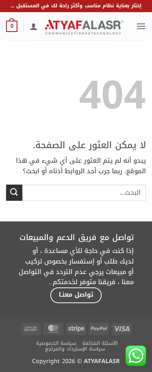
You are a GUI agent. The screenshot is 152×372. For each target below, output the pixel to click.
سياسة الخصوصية (56, 343)
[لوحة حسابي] (34, 26)
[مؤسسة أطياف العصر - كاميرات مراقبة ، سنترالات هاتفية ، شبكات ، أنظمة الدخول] (84, 26)
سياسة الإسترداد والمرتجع (75, 349)
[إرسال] (14, 192)
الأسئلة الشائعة (100, 343)
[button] (141, 26)
